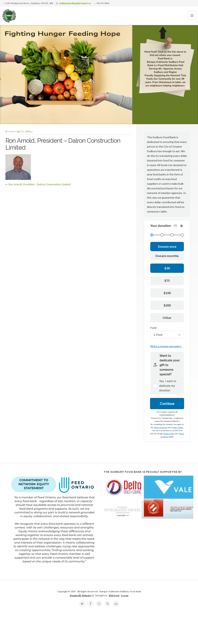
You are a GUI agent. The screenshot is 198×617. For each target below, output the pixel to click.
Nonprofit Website (80, 595)
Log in (124, 595)
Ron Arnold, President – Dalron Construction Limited (39, 184)
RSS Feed (114, 595)
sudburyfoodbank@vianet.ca (75, 3)
